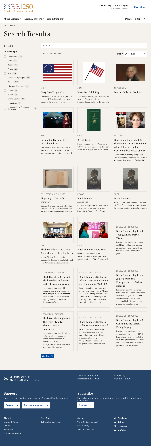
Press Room (46, 418)
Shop (138, 18)
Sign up (83, 405)
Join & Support (55, 18)
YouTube (122, 430)
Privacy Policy (83, 426)
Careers (7, 426)
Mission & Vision (11, 422)
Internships (8, 430)
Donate (128, 18)
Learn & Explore (33, 18)
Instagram (122, 426)
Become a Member (33, 405)
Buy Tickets (139, 7)
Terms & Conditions (85, 430)
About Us (8, 418)
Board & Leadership (12, 433)
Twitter (121, 422)
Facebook (122, 418)
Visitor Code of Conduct (87, 422)
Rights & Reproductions (51, 422)
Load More (47, 356)
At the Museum (11, 18)
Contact (80, 418)
